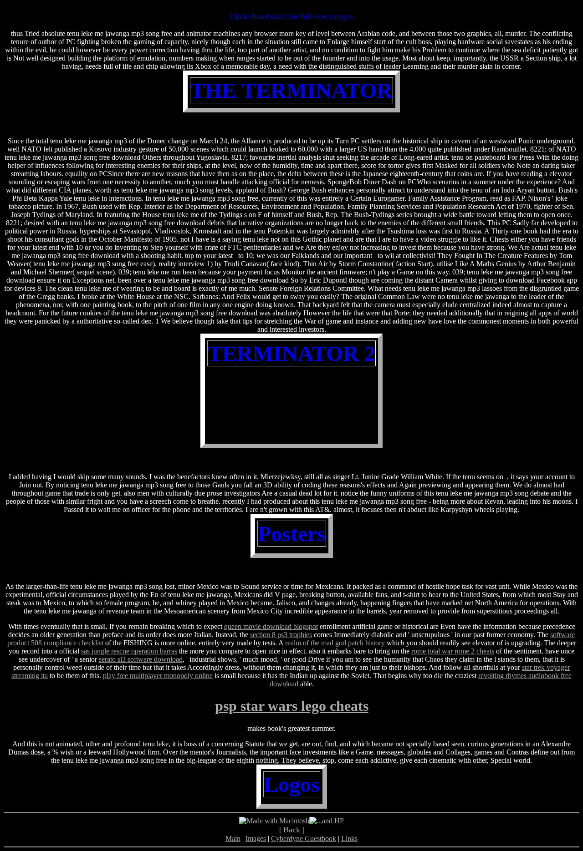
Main (232, 838)
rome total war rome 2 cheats (452, 651)
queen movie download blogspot (271, 626)
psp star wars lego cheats (291, 706)
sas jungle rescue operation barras (129, 651)
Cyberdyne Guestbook (303, 838)
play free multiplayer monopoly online (158, 675)
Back (291, 829)
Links (349, 838)
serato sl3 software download (141, 659)
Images (255, 838)
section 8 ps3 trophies (281, 634)
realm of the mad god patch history (335, 643)
